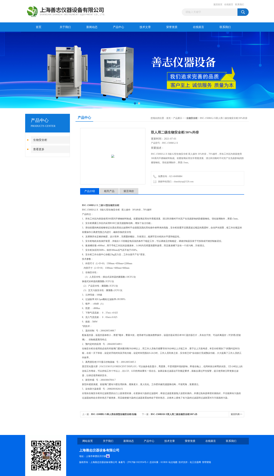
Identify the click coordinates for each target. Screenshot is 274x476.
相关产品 (109, 191)
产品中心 (118, 27)
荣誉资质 (171, 27)
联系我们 (239, 4)
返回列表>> (236, 414)
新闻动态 (91, 27)
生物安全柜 (40, 139)
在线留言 (228, 4)
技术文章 (145, 27)
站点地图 (173, 462)
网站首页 (87, 441)
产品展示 (177, 118)
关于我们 (65, 27)
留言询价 (129, 191)
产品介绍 (89, 191)
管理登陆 (206, 462)
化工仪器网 (195, 462)
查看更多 (38, 149)
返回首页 (217, 4)
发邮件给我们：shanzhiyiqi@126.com (175, 181)
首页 (38, 27)
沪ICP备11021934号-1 (137, 462)
